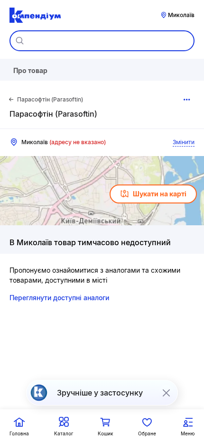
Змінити (184, 142)
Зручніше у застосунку (100, 392)
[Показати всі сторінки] (187, 99)
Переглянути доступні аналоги (59, 298)
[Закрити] (166, 392)
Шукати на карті (159, 194)
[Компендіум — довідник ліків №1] (35, 15)
